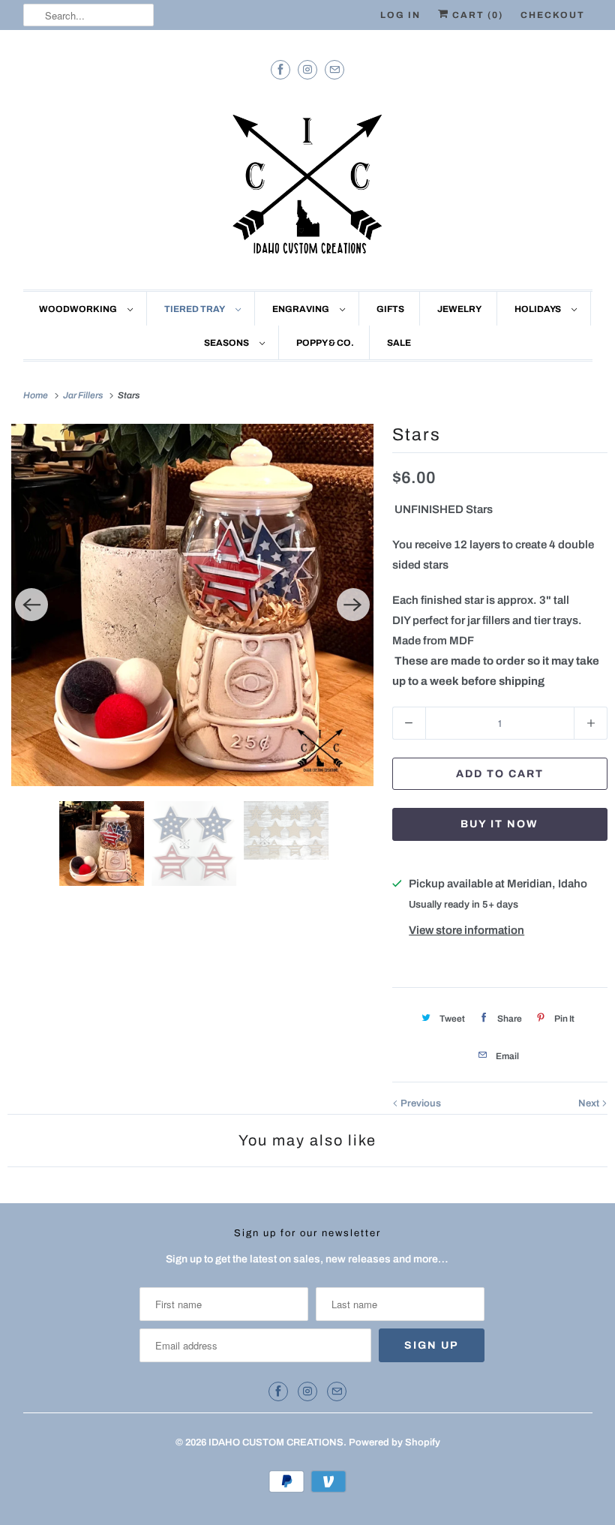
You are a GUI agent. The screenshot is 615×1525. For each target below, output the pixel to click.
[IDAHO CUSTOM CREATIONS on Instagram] (307, 69)
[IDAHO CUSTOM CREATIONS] (307, 180)
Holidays (539, 309)
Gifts (390, 309)
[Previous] (31, 604)
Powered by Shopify (394, 1442)
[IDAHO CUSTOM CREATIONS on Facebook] (280, 69)
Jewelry (459, 309)
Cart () (476, 15)
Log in (400, 15)
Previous (419, 1103)
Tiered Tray (196, 309)
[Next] (353, 604)
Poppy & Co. (325, 343)
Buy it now (499, 824)
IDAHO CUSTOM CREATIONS (276, 1442)
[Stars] (192, 605)
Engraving (302, 309)
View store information (466, 930)
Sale (399, 343)
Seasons (228, 343)
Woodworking (79, 309)
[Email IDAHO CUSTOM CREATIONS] (334, 69)
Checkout (552, 15)
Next (590, 1103)
